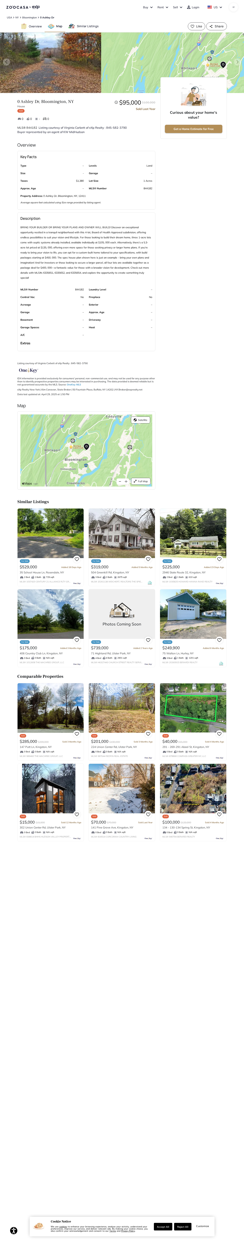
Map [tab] (59, 26)
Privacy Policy (128, 1230)
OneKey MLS (74, 384)
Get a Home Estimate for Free (194, 129)
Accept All (163, 1226)
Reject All (182, 1226)
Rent (160, 7)
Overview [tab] (35, 26)
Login (195, 7)
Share (219, 26)
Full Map (143, 481)
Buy (145, 7)
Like (199, 26)
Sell (175, 7)
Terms (112, 1230)
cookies (63, 1226)
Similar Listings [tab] (88, 26)
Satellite (142, 420)
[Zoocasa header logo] (23, 7)
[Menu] (234, 7)
